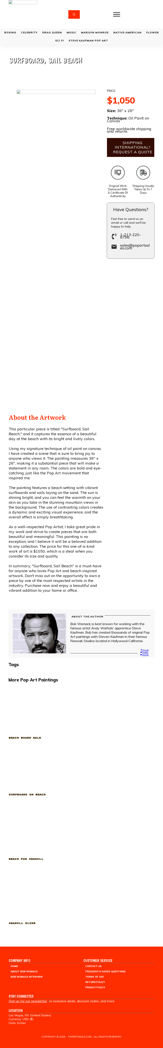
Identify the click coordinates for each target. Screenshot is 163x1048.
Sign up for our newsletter (28, 1001)
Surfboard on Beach (43, 772)
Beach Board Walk (43, 715)
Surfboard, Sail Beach (45, 60)
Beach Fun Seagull (43, 836)
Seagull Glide (43, 900)
